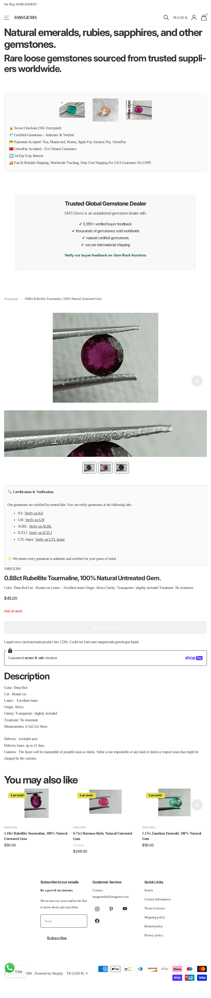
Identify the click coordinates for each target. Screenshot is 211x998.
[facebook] (97, 921)
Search (148, 890)
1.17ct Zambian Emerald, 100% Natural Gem (171, 836)
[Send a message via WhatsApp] (10, 968)
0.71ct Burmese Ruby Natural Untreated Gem (102, 836)
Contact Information (157, 899)
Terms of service (154, 908)
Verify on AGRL (40, 526)
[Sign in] (194, 17)
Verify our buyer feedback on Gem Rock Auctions (105, 255)
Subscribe (57, 938)
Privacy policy (153, 935)
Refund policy (153, 926)
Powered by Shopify (49, 973)
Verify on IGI (33, 513)
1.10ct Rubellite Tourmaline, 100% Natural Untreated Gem (35, 836)
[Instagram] (97, 909)
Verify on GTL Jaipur (50, 539)
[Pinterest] (111, 909)
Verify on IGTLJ (40, 533)
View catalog (7, 17)
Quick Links (153, 882)
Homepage (11, 299)
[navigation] (89, 467)
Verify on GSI (35, 520)
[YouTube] (125, 909)
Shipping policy (154, 917)
